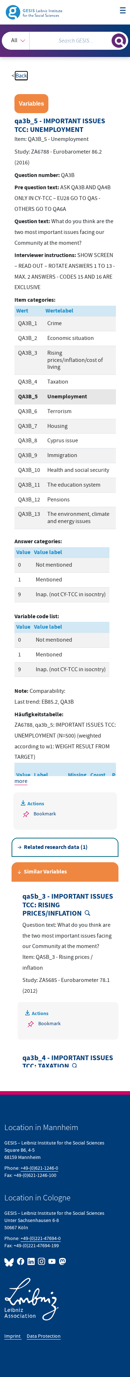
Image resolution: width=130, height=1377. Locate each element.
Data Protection (44, 1336)
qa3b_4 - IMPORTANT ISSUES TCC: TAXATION (67, 1062)
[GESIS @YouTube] (52, 1261)
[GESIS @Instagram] (41, 1261)
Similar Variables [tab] (45, 872)
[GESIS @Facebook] (21, 1261)
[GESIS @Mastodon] (61, 1261)
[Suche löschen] (106, 39)
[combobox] (65, 41)
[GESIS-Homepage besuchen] (34, 12)
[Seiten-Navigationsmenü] (123, 11)
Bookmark (45, 813)
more (20, 781)
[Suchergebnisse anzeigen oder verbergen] (118, 41)
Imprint (13, 1336)
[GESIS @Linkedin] (31, 1261)
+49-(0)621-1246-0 (39, 1168)
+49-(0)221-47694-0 (41, 1238)
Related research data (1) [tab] (56, 847)
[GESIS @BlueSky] (10, 1261)
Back (21, 76)
